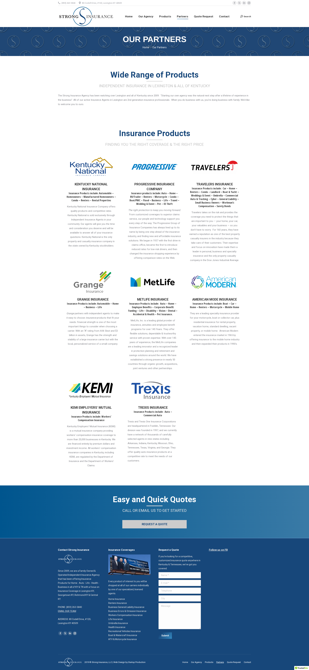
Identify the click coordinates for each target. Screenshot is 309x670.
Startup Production (136, 662)
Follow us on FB (218, 549)
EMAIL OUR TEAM (67, 611)
